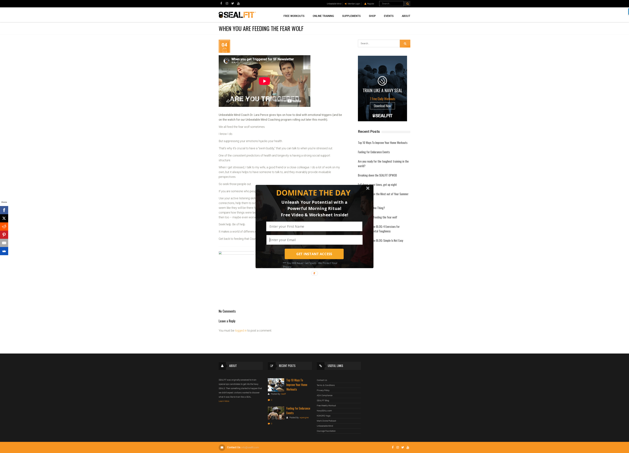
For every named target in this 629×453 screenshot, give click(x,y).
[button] (313, 192)
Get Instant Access (314, 254)
